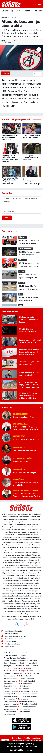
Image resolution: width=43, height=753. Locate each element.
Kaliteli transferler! (21, 462)
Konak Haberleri (10, 701)
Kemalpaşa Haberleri (29, 696)
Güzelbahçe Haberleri (29, 691)
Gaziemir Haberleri (11, 691)
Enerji (22, 663)
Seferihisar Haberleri (28, 707)
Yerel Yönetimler (24, 11)
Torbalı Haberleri (10, 712)
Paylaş (6, 73)
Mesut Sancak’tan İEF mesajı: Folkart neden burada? (29, 265)
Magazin (29, 668)
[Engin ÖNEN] (6, 482)
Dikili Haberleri (9, 689)
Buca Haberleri (26, 683)
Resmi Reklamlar (10, 714)
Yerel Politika (19, 673)
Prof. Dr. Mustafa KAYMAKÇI (25, 491)
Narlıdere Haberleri (29, 704)
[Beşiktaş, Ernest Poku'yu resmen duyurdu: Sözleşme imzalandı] (11, 149)
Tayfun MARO (19, 447)
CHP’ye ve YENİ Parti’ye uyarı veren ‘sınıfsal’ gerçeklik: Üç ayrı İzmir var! (26, 428)
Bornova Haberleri (10, 683)
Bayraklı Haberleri (27, 678)
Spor (14, 17)
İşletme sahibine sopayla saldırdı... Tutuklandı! (28, 299)
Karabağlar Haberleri (11, 694)
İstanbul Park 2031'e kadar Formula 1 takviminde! (10, 137)
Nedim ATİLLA (19, 469)
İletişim (23, 655)
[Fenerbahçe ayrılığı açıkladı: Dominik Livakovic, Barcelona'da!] (11, 171)
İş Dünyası (7, 666)
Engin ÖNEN (18, 479)
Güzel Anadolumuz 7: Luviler (25, 417)
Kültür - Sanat (18, 668)
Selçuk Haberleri (10, 709)
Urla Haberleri (25, 712)
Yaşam (6, 671)
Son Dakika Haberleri (12, 644)
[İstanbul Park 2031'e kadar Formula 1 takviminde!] (11, 128)
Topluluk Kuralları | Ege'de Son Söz (16, 658)
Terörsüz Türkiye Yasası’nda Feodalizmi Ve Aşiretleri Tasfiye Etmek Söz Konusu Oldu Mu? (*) (26, 495)
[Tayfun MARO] (6, 449)
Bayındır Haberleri (10, 678)
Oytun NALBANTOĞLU (22, 458)
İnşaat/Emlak (32, 663)
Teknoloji (7, 673)
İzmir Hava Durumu (11, 634)
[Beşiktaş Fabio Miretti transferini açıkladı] (31, 128)
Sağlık (23, 671)
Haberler (5, 17)
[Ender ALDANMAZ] (6, 427)
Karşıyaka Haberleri (11, 696)
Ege (13, 11)
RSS (6, 740)
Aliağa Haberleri (10, 676)
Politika (15, 671)
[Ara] (36, 4)
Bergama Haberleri (11, 681)
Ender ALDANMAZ (21, 424)
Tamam (29, 750)
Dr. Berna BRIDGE (20, 414)
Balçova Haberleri (26, 676)
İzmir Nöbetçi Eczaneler (13, 631)
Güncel (5, 11)
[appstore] (21, 721)
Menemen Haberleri (11, 704)
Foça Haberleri (23, 689)
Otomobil (18, 666)
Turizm (35, 666)
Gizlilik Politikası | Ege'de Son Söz (16, 653)
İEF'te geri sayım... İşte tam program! (29, 253)
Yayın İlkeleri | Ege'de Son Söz (15, 660)
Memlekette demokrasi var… (25, 450)
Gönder (7, 218)
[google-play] (21, 728)
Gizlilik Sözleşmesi (10, 655)
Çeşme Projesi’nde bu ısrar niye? (26, 439)
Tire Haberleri (24, 709)
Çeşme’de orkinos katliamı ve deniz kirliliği (25, 484)
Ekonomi (22, 237)
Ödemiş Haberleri (10, 707)
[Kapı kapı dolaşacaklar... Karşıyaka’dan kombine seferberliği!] (31, 171)
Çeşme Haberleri (10, 686)
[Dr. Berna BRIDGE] (6, 415)
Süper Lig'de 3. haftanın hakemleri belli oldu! (30, 158)
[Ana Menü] (39, 4)
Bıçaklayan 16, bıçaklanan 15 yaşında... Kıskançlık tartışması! (28, 276)
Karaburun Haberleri (30, 694)
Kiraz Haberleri (9, 699)
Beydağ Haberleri (28, 681)
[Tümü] (40, 231)
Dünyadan (33, 660)
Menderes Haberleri (27, 701)
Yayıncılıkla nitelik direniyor (24, 473)
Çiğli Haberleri (25, 686)
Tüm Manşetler (10, 641)
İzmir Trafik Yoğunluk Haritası (15, 636)
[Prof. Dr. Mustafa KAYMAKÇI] (6, 493)
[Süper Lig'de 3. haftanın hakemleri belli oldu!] (31, 149)
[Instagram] (26, 624)
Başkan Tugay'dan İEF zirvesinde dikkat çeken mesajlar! (29, 242)
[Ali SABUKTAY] (6, 438)
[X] (21, 624)
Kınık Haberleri (23, 699)
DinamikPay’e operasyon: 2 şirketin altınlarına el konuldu (27, 288)
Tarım (27, 666)
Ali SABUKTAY (19, 436)
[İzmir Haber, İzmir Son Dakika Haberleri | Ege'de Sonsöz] (11, 4)
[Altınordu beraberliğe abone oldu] (21, 58)
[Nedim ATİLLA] (6, 471)
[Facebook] (17, 624)
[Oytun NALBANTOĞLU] (6, 460)
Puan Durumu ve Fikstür (13, 639)
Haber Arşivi (9, 646)
